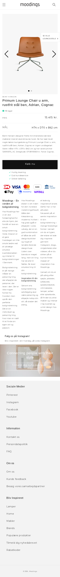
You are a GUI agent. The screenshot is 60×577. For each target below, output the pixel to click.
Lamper (11, 506)
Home (10, 513)
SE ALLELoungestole (50, 37)
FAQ (9, 451)
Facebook (12, 409)
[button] (4, 4)
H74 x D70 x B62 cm (45, 128)
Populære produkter (18, 535)
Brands (10, 528)
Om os (10, 471)
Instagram (12, 402)
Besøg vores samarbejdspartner (25, 486)
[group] (30, 54)
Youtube (11, 416)
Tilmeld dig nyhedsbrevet (21, 542)
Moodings (33, 571)
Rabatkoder (13, 550)
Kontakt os (13, 437)
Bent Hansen (9, 97)
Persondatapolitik (17, 444)
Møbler (10, 521)
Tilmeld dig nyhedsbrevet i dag (30, 366)
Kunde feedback (16, 479)
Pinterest (12, 394)
